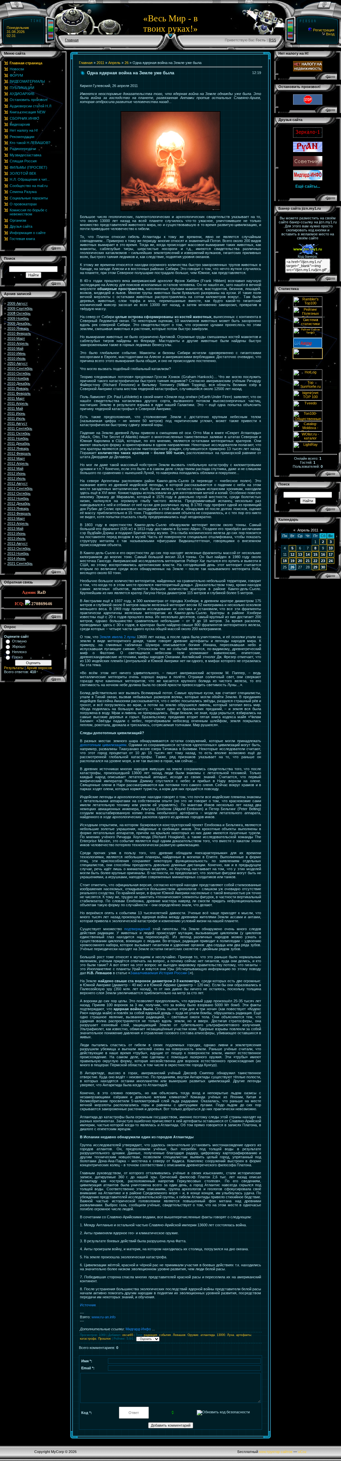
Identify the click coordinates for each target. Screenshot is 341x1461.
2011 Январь (18, 388)
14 (308, 554)
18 (285, 561)
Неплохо (19, 652)
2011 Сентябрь (19, 428)
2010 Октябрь (19, 373)
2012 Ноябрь (18, 498)
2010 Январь (18, 328)
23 (323, 561)
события (165, 1335)
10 (331, 548)
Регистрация (323, 30)
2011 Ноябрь (18, 438)
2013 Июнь (16, 533)
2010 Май (15, 348)
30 (323, 567)
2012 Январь (18, 448)
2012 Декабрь (18, 503)
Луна (230, 1335)
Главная (72, 40)
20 (300, 561)
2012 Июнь (16, 473)
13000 (221, 1335)
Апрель (114, 63)
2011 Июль (16, 418)
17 (331, 554)
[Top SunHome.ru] (307, 389)
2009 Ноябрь (18, 318)
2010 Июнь (16, 353)
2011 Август (17, 423)
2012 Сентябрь (20, 488)
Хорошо (18, 646)
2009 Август (17, 303)
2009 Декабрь (18, 323)
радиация (150, 1335)
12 (292, 554)
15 (315, 554)
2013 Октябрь (19, 548)
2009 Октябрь (19, 313)
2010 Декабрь (18, 383)
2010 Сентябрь (20, 368)
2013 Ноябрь (18, 553)
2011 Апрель (17, 403)
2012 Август (17, 483)
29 (315, 567)
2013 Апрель (18, 523)
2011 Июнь (16, 413)
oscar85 (127, 1335)
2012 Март (16, 458)
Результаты (14, 668)
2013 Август (17, 543)
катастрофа (88, 1338)
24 (331, 561)
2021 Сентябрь (20, 563)
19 (292, 561)
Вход (329, 34)
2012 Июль (16, 478)
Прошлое (104, 1338)
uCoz (302, 1452)
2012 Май (15, 468)
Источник (88, 1305)
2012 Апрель (18, 463)
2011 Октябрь (18, 433)
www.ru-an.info (104, 1317)
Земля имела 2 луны (118, 637)
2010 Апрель (18, 343)
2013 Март (16, 518)
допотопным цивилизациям (103, 745)
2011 (100, 63)
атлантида (207, 1335)
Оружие (192, 1335)
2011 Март (16, 398)
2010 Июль (16, 358)
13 (300, 554)
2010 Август (17, 363)
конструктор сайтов (275, 1452)
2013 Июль (16, 538)
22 (315, 561)
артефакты (243, 1335)
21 (308, 561)
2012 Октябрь (19, 493)
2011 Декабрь (18, 443)
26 (127, 63)
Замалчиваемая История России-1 (160, 973)
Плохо (17, 657)
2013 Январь (18, 508)
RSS (272, 40)
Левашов (179, 1335)
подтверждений (137, 929)
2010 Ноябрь (18, 378)
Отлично (19, 641)
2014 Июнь (16, 558)
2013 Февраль (19, 513)
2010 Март (16, 338)
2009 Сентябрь (20, 308)
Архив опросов (39, 668)
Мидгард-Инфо (138, 1329)
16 (323, 554)
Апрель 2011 (307, 530)
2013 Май (15, 528)
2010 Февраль (19, 333)
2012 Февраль (19, 453)
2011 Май (15, 408)
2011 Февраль (19, 393)
